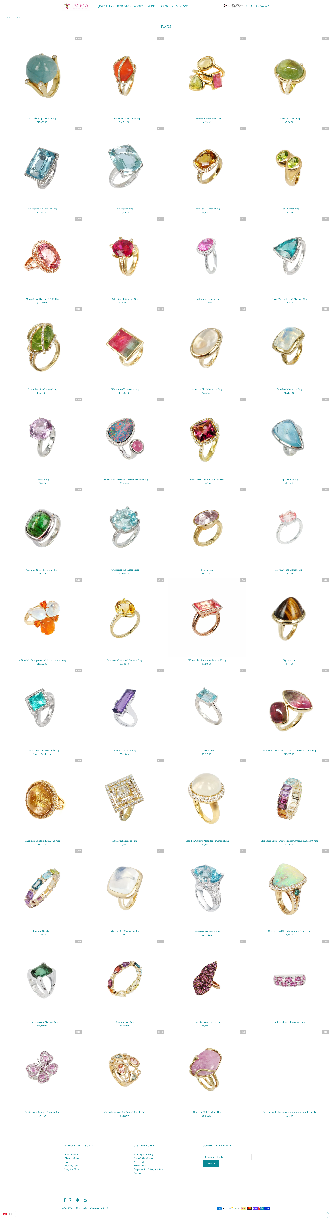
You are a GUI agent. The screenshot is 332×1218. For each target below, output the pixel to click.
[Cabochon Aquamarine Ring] (42, 76)
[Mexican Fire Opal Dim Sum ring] (125, 76)
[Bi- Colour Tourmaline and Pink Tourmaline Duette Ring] (289, 708)
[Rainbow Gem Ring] (42, 888)
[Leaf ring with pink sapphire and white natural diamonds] (289, 1069)
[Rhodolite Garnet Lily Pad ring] (207, 979)
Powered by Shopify (100, 1208)
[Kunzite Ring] (42, 437)
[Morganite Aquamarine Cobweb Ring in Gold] (125, 1069)
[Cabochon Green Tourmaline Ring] (42, 527)
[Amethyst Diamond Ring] (125, 708)
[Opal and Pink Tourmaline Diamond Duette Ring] (125, 437)
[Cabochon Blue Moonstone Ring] (207, 346)
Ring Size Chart (71, 1169)
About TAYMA (71, 1154)
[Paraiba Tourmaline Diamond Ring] (42, 708)
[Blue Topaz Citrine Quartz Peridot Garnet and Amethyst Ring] (289, 798)
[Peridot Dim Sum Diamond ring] (42, 346)
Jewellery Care (71, 1165)
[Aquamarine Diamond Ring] (207, 888)
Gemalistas (69, 1161)
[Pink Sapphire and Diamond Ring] (289, 979)
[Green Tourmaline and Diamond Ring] (289, 256)
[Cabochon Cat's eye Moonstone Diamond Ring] (207, 798)
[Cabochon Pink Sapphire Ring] (207, 1069)
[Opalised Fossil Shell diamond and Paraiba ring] (289, 888)
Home (9, 18)
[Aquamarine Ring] (125, 166)
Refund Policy (140, 1165)
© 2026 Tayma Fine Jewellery (75, 1208)
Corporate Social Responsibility (148, 1169)
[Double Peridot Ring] (289, 166)
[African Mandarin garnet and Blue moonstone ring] (42, 617)
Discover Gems (71, 1158)
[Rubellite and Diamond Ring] (125, 256)
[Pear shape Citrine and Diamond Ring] (125, 617)
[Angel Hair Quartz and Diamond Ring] (42, 798)
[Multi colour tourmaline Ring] (207, 76)
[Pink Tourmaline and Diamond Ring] (207, 437)
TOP (327, 1213)
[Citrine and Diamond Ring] (207, 166)
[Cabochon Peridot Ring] (289, 76)
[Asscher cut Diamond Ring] (125, 798)
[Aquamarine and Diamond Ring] (42, 166)
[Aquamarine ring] (207, 708)
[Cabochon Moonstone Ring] (289, 346)
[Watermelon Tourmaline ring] (125, 346)
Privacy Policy (140, 1161)
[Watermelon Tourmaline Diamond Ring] (207, 617)
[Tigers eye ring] (289, 617)
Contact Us (139, 1173)
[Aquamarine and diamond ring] (125, 527)
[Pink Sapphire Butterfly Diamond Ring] (42, 1069)
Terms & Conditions (143, 1158)
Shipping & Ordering (143, 1154)
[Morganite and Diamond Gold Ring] (42, 256)
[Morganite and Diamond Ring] (289, 527)
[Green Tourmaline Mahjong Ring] (42, 979)
